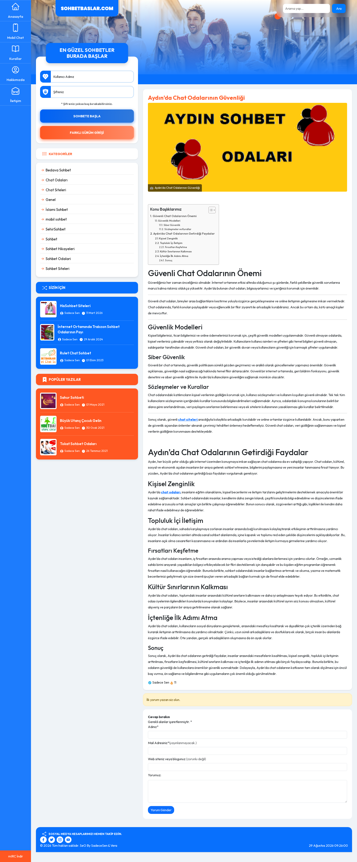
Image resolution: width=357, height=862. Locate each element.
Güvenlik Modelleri (169, 220)
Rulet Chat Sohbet (75, 353)
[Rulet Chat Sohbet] (48, 356)
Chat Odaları (57, 180)
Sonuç (168, 260)
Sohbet (51, 239)
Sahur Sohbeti (72, 397)
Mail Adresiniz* (172, 743)
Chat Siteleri (56, 190)
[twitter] (52, 839)
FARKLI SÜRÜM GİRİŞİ (87, 133)
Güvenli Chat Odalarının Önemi (175, 216)
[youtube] (68, 839)
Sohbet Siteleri (57, 268)
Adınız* (153, 727)
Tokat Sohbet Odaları (78, 443)
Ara (339, 8)
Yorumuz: (154, 775)
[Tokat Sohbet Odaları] (48, 447)
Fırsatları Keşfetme (176, 247)
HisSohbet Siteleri (75, 305)
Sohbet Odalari (58, 258)
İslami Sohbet (57, 209)
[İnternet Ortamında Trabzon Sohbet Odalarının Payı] (47, 332)
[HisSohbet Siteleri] (48, 309)
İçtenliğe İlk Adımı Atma (174, 256)
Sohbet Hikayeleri (60, 248)
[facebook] (44, 839)
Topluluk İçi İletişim (171, 243)
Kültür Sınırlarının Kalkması (176, 251)
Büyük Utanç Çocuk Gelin (80, 420)
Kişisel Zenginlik (168, 238)
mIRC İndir (15, 856)
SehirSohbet (55, 229)
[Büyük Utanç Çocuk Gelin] (48, 424)
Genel (51, 199)
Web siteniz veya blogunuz (177, 759)
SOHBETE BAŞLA (87, 116)
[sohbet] (87, 8)
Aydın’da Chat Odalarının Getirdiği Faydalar (184, 233)
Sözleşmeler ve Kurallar (177, 229)
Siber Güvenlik (172, 225)
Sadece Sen (72, 313)
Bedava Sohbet (58, 170)
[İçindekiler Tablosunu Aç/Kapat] (210, 210)
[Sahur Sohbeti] (48, 400)
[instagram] (60, 839)
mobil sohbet (56, 219)
